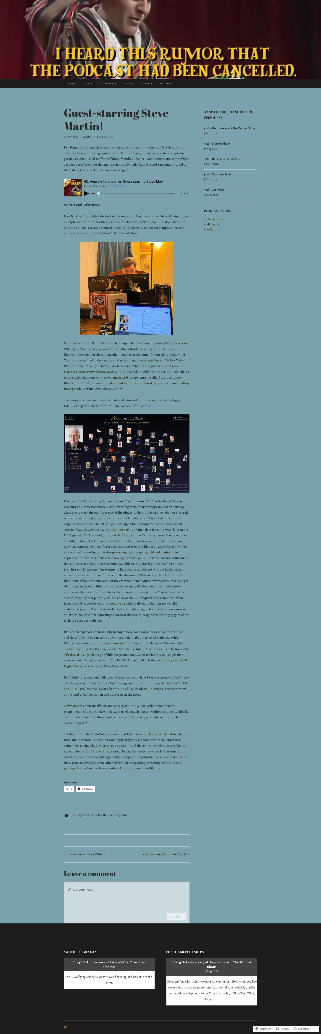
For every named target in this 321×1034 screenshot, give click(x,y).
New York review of (92, 371)
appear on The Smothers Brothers (119, 349)
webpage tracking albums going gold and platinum (138, 552)
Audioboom (211, 224)
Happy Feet (99, 343)
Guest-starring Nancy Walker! (84, 854)
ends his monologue (111, 603)
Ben (74, 815)
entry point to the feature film (133, 383)
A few (68, 706)
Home (72, 83)
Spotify (208, 229)
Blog (145, 83)
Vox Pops (166, 83)
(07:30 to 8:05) (120, 529)
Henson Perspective (98, 136)
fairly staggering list (145, 717)
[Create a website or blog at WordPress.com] (65, 1027)
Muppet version (177, 343)
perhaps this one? (76, 768)
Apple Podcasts (213, 219)
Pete (93, 815)
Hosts (88, 83)
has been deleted (160, 734)
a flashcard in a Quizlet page (83, 654)
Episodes (106, 83)
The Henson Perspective (113, 815)
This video (156, 688)
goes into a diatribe (113, 541)
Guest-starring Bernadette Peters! (166, 854)
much (117, 377)
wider (126, 377)
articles (77, 706)
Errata (129, 83)
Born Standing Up (75, 216)
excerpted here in (162, 360)
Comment (176, 916)
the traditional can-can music (111, 643)
